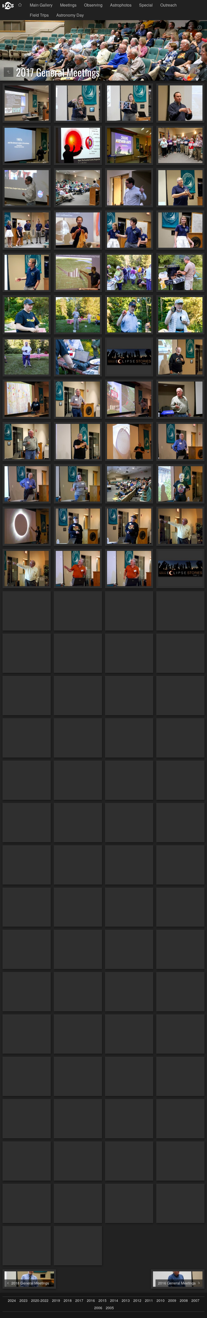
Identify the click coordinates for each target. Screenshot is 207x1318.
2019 (56, 1300)
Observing (93, 5)
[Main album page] (8, 5)
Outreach (168, 5)
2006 (98, 1307)
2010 (161, 1300)
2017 (79, 1300)
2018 (68, 1300)
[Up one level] (8, 72)
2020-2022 (39, 1300)
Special (146, 5)
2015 (102, 1300)
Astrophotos (121, 5)
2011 (149, 1300)
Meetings (68, 5)
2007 (195, 1300)
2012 (137, 1300)
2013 (126, 1300)
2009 (172, 1300)
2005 (110, 1307)
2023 (23, 1300)
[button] (10, 1308)
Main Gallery (41, 5)
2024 (12, 1300)
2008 (184, 1300)
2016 (91, 1300)
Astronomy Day (70, 15)
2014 (114, 1300)
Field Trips (39, 15)
